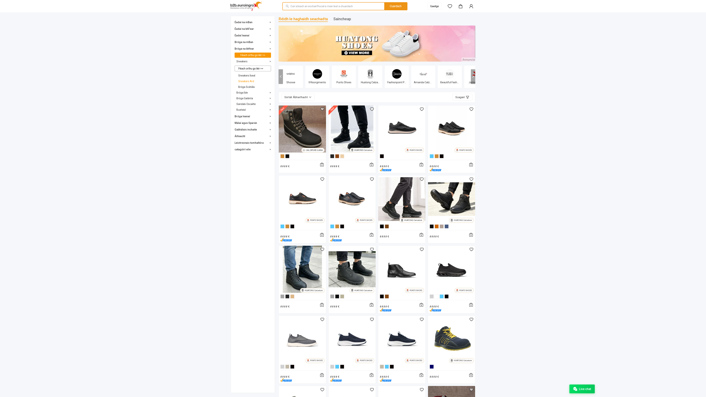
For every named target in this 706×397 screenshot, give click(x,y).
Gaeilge (434, 6)
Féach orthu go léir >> (252, 55)
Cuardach (396, 6)
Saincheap (342, 19)
